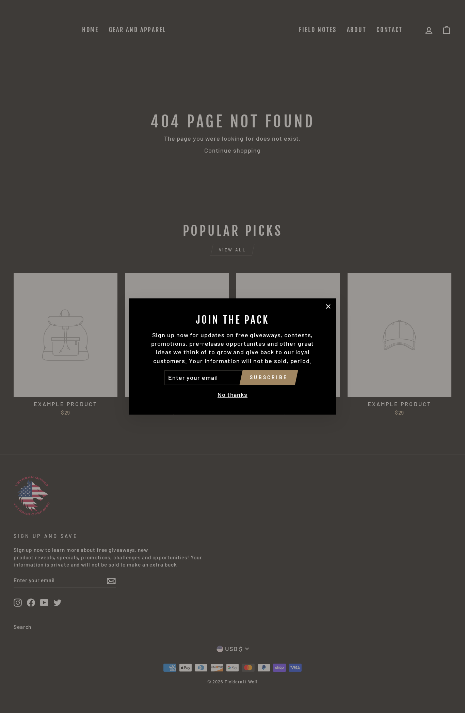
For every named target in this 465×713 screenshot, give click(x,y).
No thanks (232, 394)
